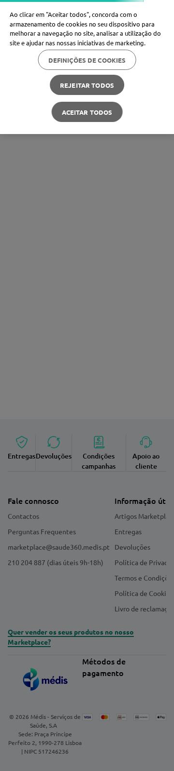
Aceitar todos (87, 112)
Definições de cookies (87, 60)
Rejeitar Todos (87, 85)
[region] (87, 67)
